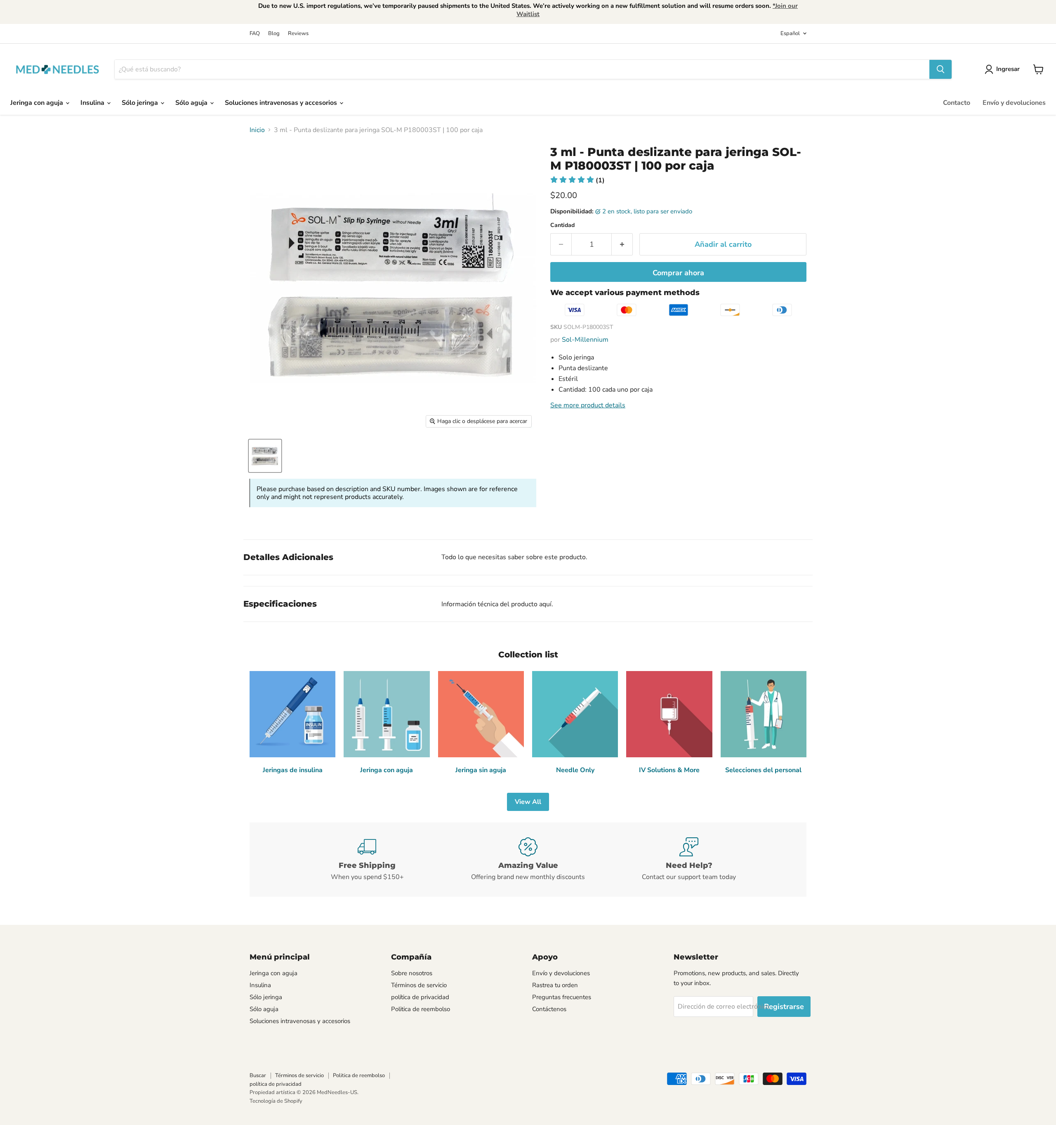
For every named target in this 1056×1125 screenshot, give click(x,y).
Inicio (257, 130)
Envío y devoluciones (1014, 102)
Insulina (93, 102)
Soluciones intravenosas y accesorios (282, 102)
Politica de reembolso (420, 1009)
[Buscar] (940, 69)
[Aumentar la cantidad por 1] (622, 244)
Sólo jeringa (141, 102)
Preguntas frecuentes (561, 997)
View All (528, 801)
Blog (274, 34)
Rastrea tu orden (555, 985)
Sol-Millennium (585, 339)
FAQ (255, 34)
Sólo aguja (192, 102)
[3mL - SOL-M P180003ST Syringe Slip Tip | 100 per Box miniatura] (265, 456)
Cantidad (562, 225)
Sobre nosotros (411, 973)
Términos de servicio (419, 985)
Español (790, 33)
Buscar (258, 1075)
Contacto (956, 102)
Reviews (298, 34)
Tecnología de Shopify (276, 1101)
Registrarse (784, 1007)
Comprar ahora (678, 273)
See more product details (587, 405)
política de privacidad (420, 997)
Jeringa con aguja (37, 102)
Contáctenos (549, 1009)
